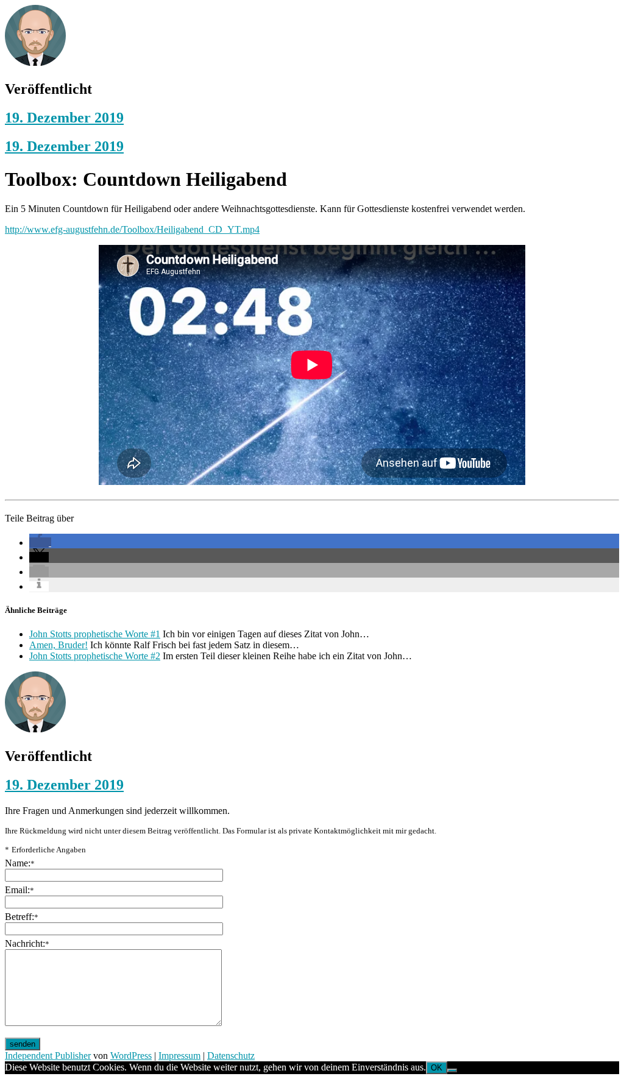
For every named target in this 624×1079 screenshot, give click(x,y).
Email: (19, 890)
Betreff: (21, 916)
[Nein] (452, 1070)
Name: (20, 863)
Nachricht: (27, 943)
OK (436, 1067)
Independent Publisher (48, 1055)
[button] (40, 542)
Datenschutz (231, 1055)
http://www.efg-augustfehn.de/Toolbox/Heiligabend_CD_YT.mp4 (132, 229)
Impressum (179, 1055)
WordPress (131, 1055)
